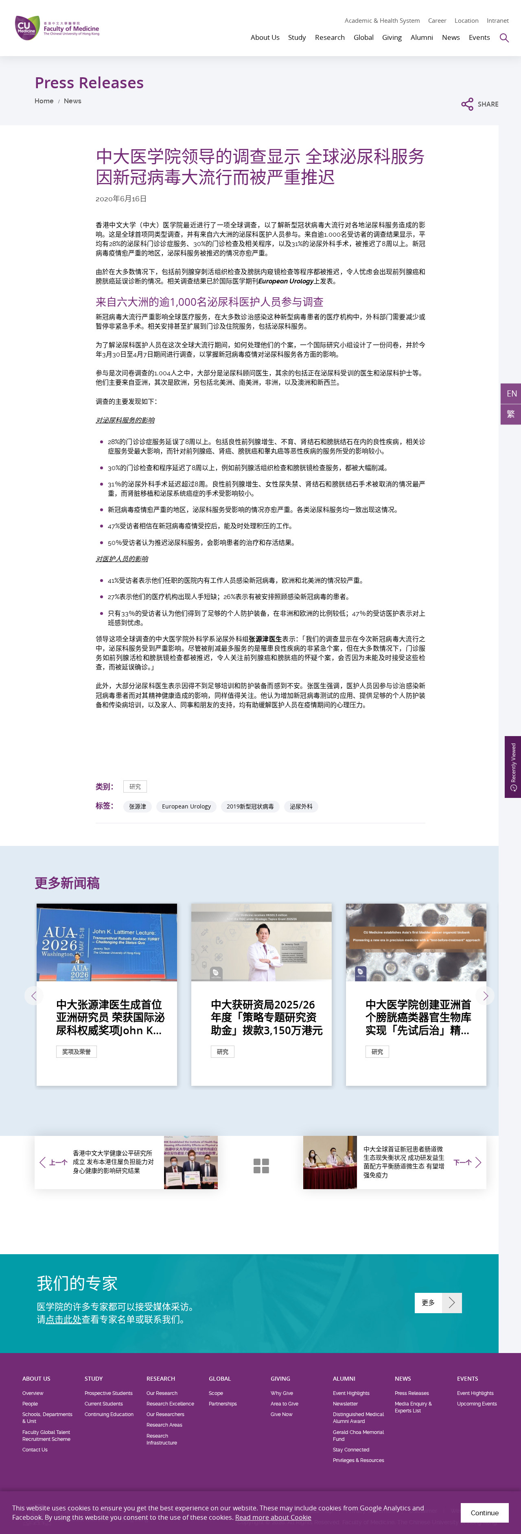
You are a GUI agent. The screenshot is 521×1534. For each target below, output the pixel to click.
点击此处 (63, 1319)
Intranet (498, 20)
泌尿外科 (301, 806)
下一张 (485, 995)
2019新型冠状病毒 (250, 806)
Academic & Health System (382, 20)
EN (512, 393)
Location (467, 20)
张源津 (137, 806)
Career (437, 20)
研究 (135, 786)
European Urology (186, 806)
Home (44, 101)
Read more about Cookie (273, 1517)
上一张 (34, 995)
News (72, 101)
